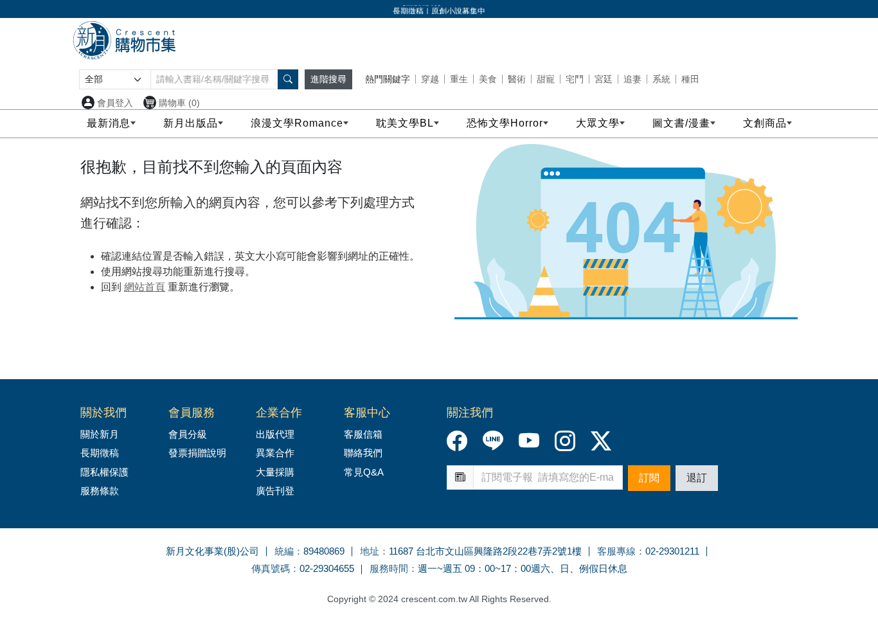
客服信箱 (363, 434)
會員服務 (191, 412)
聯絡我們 (363, 452)
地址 (369, 551)
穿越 (430, 79)
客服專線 (616, 551)
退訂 (696, 477)
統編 (284, 551)
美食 (488, 79)
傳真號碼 (270, 568)
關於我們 (103, 412)
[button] (288, 79)
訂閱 (649, 477)
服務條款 (99, 490)
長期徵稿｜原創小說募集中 (439, 9)
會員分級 (187, 434)
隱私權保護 (104, 472)
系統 (661, 79)
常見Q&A (364, 472)
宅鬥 (575, 79)
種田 (690, 79)
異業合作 (275, 452)
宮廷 (604, 79)
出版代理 (278, 434)
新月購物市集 (124, 40)
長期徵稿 (99, 452)
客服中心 (367, 412)
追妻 (632, 79)
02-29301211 (672, 551)
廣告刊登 (275, 490)
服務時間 (389, 568)
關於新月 (99, 434)
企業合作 (279, 412)
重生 (459, 79)
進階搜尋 (328, 79)
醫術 (517, 79)
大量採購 (275, 472)
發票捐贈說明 (197, 452)
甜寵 (546, 79)
